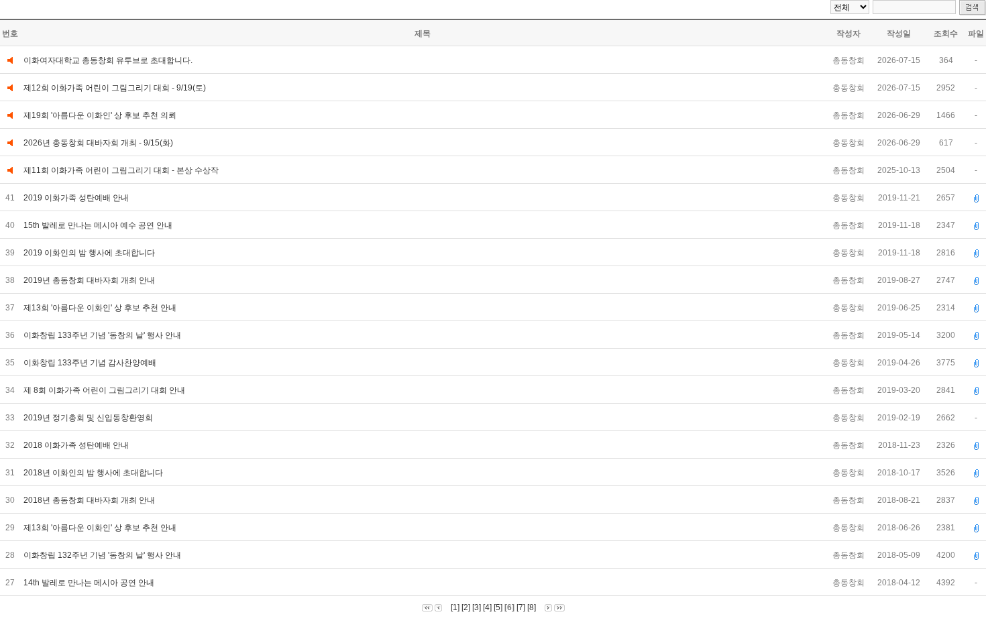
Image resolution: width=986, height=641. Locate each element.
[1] (455, 607)
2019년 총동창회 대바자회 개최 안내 (90, 280)
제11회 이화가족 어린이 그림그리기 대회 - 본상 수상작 (121, 170)
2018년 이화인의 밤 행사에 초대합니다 (94, 472)
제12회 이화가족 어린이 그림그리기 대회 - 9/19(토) (114, 88)
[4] (487, 607)
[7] (520, 607)
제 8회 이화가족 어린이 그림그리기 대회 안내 (105, 390)
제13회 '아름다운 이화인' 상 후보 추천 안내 (100, 307)
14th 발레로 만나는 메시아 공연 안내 (89, 582)
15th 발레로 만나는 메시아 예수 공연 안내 (98, 225)
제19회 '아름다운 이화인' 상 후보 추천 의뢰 (99, 115)
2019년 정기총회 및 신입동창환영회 (89, 417)
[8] (531, 607)
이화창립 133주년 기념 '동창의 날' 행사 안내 (103, 335)
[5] (498, 607)
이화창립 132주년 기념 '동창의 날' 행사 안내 (103, 555)
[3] (476, 607)
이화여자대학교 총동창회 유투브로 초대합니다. (108, 60)
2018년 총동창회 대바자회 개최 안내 (90, 500)
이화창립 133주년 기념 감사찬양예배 (90, 362)
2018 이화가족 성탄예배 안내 (77, 445)
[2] (465, 607)
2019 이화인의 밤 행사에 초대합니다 (90, 252)
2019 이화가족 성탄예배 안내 (77, 197)
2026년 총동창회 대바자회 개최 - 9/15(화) (98, 143)
